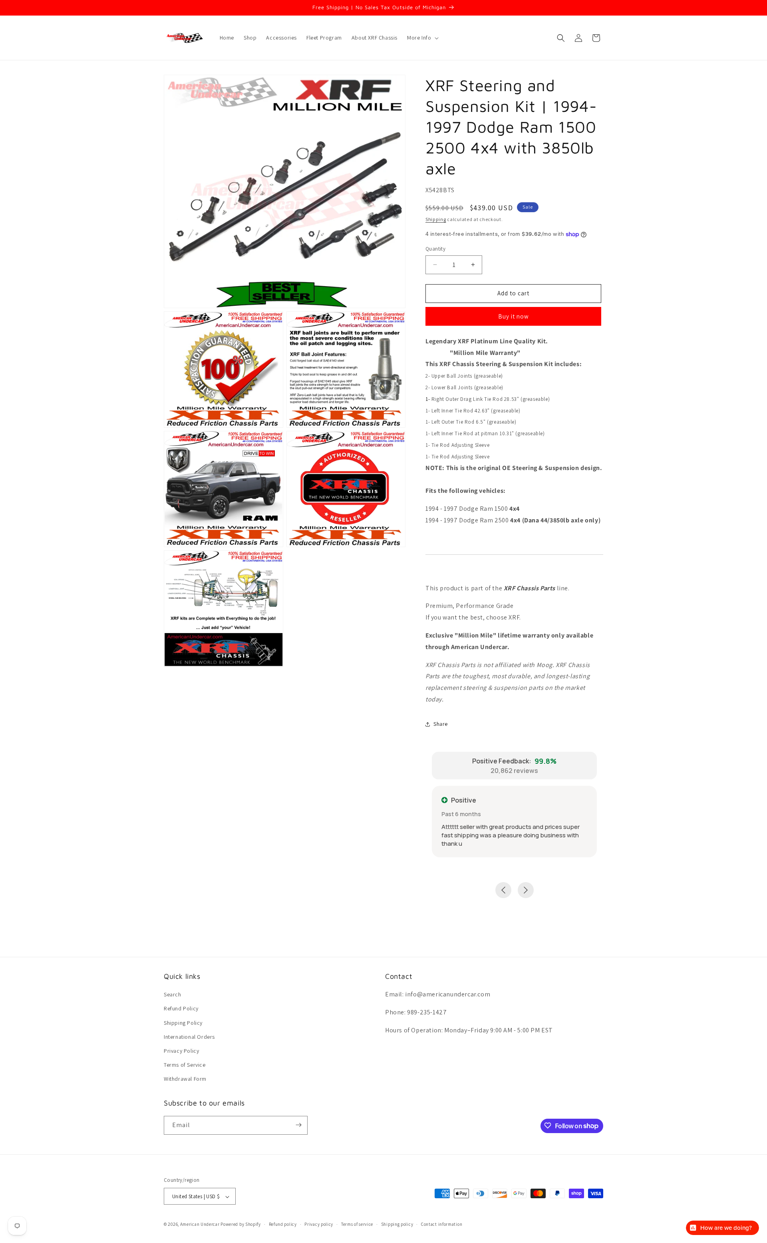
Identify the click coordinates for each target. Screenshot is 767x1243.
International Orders (189, 1036)
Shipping (435, 219)
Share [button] (440, 723)
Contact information (441, 1224)
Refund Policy (181, 1008)
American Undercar (200, 1224)
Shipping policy (397, 1224)
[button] (422, 37)
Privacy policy (318, 1224)
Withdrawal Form (185, 1079)
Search (172, 994)
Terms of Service (185, 1064)
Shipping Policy (183, 1022)
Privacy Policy (181, 1050)
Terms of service (357, 1224)
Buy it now (513, 316)
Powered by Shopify (241, 1224)
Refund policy (283, 1224)
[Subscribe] (298, 1125)
